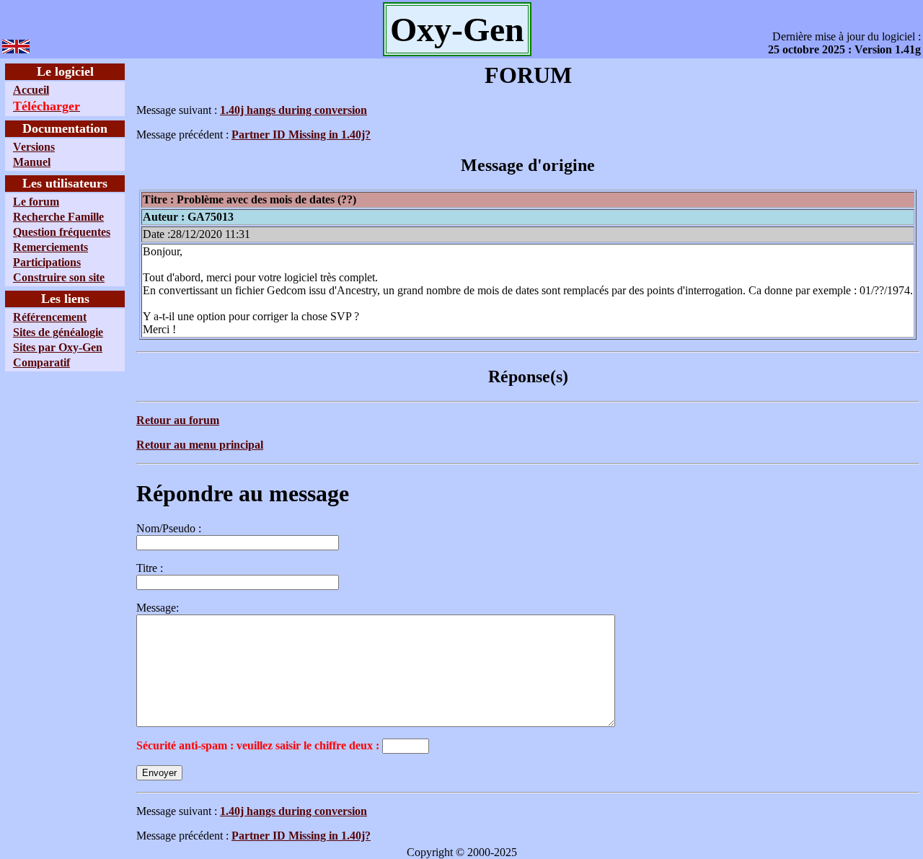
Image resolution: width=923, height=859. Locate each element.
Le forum (36, 201)
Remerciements (50, 247)
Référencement (50, 317)
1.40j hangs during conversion (293, 110)
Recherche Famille (58, 217)
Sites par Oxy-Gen (57, 347)
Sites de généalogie (58, 332)
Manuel (31, 162)
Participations (47, 262)
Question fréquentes (61, 232)
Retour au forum (177, 420)
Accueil (31, 90)
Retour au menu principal (199, 445)
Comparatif (41, 362)
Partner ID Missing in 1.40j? (301, 134)
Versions (34, 147)
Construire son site (59, 277)
